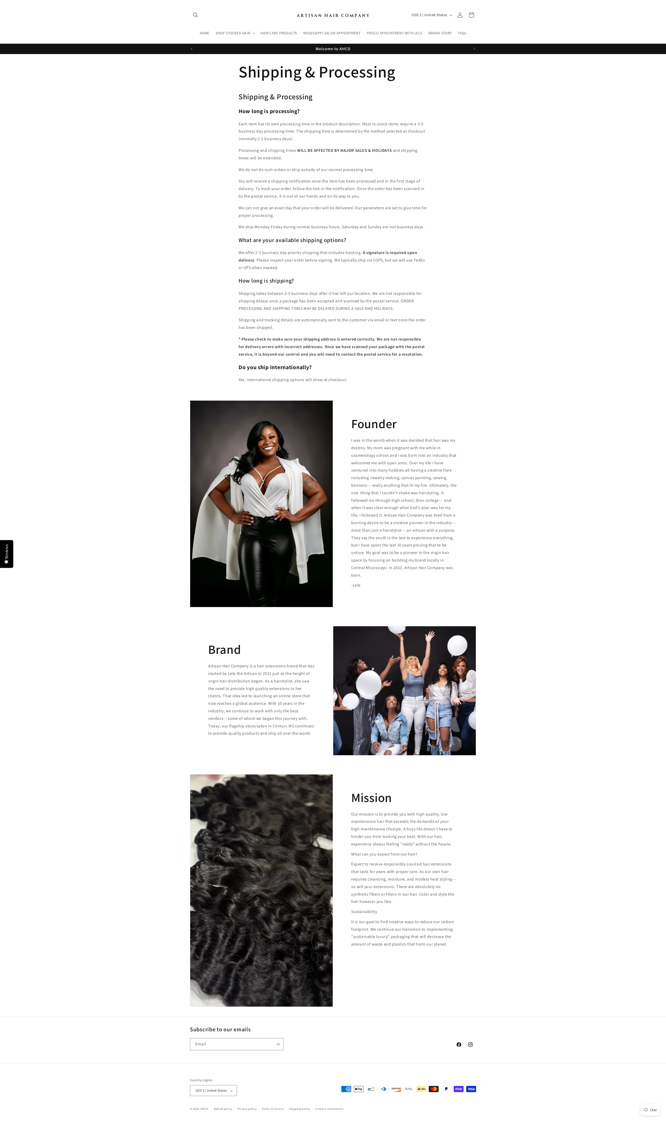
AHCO (204, 1109)
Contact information (329, 1109)
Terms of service (273, 1109)
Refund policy (223, 1109)
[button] (195, 15)
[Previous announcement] (191, 49)
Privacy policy (247, 1109)
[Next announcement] (474, 49)
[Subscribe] (277, 1044)
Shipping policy (299, 1109)
